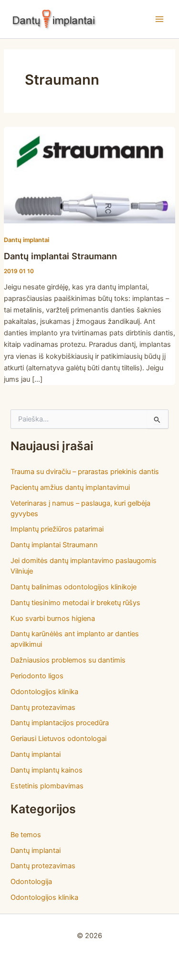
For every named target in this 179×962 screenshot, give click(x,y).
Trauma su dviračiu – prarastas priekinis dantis (85, 471)
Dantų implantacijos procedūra (60, 723)
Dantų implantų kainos (47, 770)
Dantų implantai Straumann (60, 256)
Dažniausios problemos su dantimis (68, 660)
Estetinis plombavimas (47, 786)
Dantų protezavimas (43, 707)
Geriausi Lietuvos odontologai (58, 738)
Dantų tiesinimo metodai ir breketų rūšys (75, 602)
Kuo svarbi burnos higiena (53, 618)
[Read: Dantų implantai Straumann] (89, 174)
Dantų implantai (26, 239)
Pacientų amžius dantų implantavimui (70, 487)
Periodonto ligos (37, 676)
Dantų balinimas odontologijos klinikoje (74, 587)
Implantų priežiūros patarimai (57, 529)
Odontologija (31, 881)
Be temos (26, 834)
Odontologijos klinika (44, 691)
